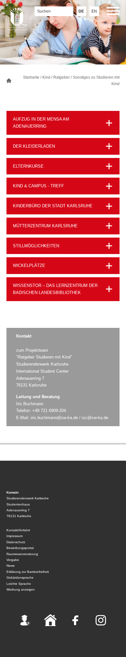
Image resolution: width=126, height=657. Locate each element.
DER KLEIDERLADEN (34, 146)
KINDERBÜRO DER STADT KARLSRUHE (52, 205)
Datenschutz (15, 542)
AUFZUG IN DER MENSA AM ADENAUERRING (41, 123)
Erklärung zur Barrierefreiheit (27, 572)
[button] (113, 12)
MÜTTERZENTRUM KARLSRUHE (45, 225)
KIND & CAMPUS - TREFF (38, 185)
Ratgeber (61, 77)
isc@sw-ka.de (95, 417)
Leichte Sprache (18, 583)
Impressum (14, 536)
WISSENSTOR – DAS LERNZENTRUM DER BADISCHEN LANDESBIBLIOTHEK (55, 289)
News (10, 565)
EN (94, 11)
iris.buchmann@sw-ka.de (54, 417)
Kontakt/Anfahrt (18, 530)
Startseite (31, 77)
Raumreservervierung (22, 554)
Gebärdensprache (20, 577)
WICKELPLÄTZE (29, 265)
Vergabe (12, 560)
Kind (46, 77)
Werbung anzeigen (20, 589)
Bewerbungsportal (20, 548)
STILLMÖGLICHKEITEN (36, 245)
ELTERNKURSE (28, 166)
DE (81, 11)
